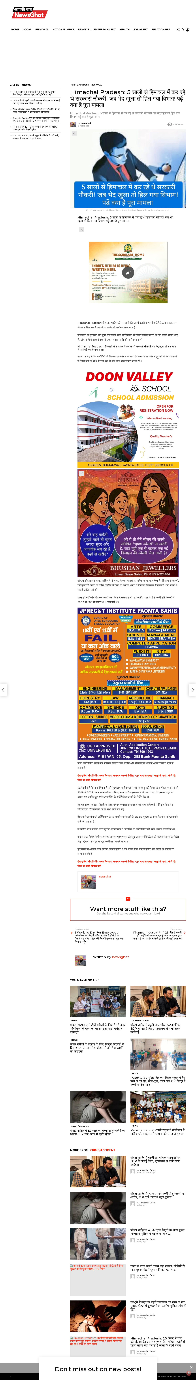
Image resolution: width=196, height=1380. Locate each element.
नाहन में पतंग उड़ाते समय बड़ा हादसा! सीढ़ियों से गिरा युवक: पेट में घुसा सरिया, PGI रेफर (157, 1268)
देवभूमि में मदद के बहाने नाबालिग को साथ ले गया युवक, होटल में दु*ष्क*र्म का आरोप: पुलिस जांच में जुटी (158, 1305)
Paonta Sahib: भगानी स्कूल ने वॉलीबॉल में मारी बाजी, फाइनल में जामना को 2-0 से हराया (157, 1132)
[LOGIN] (187, 30)
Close (191, 1367)
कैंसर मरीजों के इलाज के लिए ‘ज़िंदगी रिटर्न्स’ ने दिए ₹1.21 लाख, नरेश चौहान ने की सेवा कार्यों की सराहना (97, 1047)
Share (74, 133)
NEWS (74, 1020)
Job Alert (140, 29)
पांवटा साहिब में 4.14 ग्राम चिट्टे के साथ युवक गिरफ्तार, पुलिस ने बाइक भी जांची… (157, 1232)
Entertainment (105, 29)
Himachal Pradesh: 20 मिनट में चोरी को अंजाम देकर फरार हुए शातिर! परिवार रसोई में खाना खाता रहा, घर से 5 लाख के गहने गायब (157, 1341)
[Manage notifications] (188, 1373)
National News (63, 29)
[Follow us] (178, 30)
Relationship (160, 29)
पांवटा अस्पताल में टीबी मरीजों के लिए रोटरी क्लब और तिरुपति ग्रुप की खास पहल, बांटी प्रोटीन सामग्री (98, 1028)
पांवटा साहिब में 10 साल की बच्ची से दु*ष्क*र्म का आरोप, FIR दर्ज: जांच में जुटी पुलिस (97, 1132)
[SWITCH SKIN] (120, 13)
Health (124, 29)
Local (27, 29)
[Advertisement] (98, 55)
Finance (83, 29)
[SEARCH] (183, 29)
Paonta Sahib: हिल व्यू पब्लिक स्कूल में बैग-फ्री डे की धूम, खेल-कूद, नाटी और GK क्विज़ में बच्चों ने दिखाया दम (158, 1081)
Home (15, 29)
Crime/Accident (140, 1020)
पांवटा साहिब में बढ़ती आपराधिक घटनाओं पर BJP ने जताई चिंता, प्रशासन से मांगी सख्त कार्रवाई (155, 1028)
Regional (42, 29)
